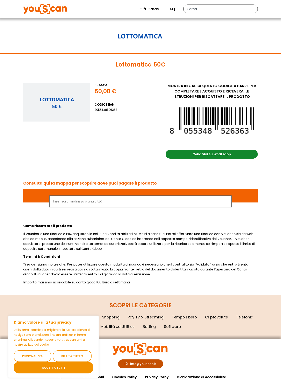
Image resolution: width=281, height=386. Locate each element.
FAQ (171, 9)
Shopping (111, 317)
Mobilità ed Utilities (117, 326)
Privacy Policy (157, 377)
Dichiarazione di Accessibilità (201, 377)
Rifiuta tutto (72, 356)
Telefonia (244, 317)
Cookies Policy (124, 377)
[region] (53, 347)
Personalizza (32, 356)
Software (172, 326)
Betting (149, 326)
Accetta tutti (53, 368)
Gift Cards (149, 9)
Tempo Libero (184, 317)
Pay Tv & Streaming (146, 317)
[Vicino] (94, 319)
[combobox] (220, 9)
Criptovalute (216, 317)
